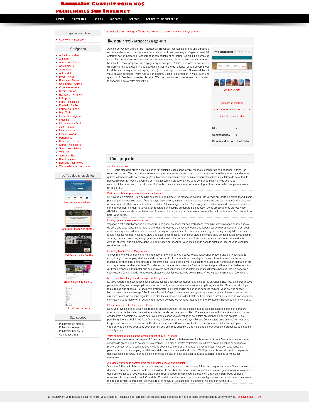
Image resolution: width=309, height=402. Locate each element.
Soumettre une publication (162, 18)
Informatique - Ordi (70, 123)
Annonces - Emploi (69, 62)
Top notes (116, 18)
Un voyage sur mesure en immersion (128, 220)
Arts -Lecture (66, 66)
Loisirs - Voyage (68, 134)
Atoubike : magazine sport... (78, 228)
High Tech (65, 112)
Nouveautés (79, 18)
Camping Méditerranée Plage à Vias (127, 251)
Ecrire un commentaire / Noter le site (232, 109)
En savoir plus (245, 396)
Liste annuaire (67, 130)
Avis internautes (224, 51)
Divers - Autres (67, 91)
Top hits (98, 18)
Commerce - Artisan (70, 83)
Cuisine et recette (69, 87)
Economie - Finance (70, 94)
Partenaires (65, 137)
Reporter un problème (232, 102)
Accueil (60, 18)
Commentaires (221, 135)
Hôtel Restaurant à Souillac (78, 255)
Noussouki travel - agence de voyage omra (175, 31)
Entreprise (65, 98)
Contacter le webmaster (232, 116)
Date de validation (223, 141)
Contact (134, 18)
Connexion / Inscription (72, 39)
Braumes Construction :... (78, 281)
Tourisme (143, 31)
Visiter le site (232, 90)
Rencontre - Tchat (69, 141)
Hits (214, 128)
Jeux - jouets (66, 127)
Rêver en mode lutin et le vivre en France (130, 305)
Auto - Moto (65, 73)
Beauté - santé (67, 159)
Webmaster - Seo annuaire (74, 166)
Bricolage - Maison (69, 80)
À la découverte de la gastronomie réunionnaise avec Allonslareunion (146, 363)
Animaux (64, 58)
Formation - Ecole (69, 109)
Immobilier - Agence (70, 116)
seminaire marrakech (119, 166)
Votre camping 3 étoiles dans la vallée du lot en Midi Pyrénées (142, 335)
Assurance (65, 69)
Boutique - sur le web (71, 162)
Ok (259, 396)
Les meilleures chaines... (78, 202)
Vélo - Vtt (64, 152)
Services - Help (67, 155)
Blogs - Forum (67, 76)
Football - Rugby (68, 105)
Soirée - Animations (70, 144)
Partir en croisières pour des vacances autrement (135, 193)
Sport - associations (70, 148)
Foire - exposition (69, 101)
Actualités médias (69, 55)
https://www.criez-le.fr (78, 308)
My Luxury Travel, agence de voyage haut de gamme (137, 278)
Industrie (64, 119)
